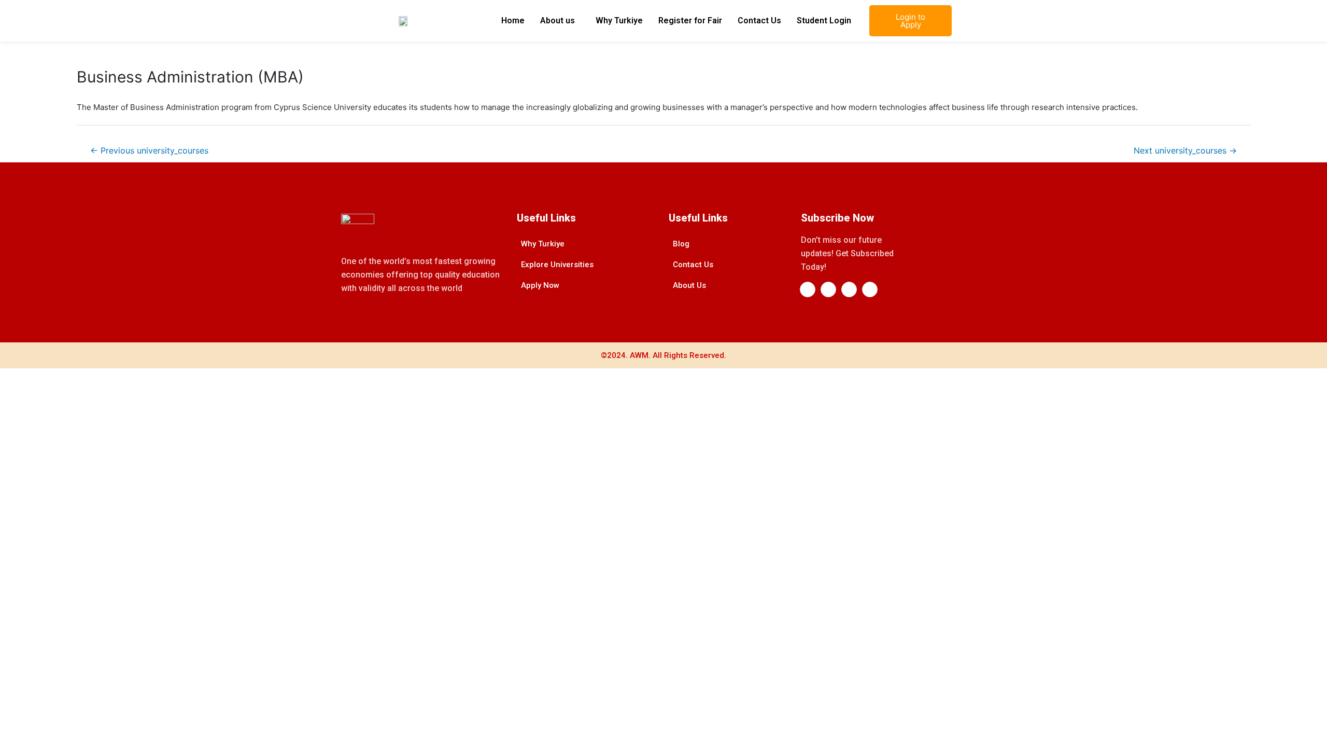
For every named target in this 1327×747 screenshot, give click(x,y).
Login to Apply (910, 21)
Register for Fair (690, 20)
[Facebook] (807, 289)
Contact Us (759, 20)
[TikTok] (870, 289)
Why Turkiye (619, 20)
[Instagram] (849, 289)
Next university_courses (1185, 151)
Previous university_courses (149, 151)
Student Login (824, 20)
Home (513, 20)
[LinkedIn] (828, 289)
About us (557, 20)
